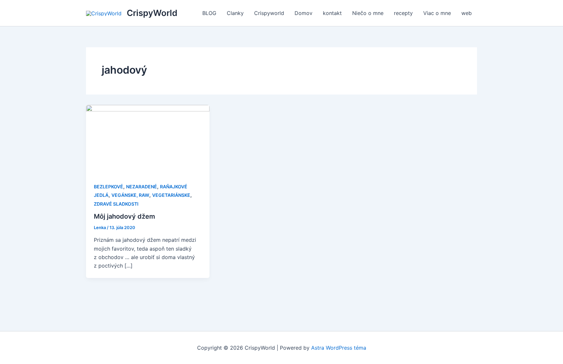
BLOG (209, 13)
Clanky (235, 13)
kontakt (332, 13)
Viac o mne (437, 13)
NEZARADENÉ (141, 186)
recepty (403, 13)
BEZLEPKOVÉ (108, 186)
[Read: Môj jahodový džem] (147, 139)
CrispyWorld (152, 13)
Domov (303, 13)
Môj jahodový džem (124, 216)
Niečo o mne (367, 13)
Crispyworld (269, 13)
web (466, 13)
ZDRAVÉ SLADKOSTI (116, 204)
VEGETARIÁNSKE (171, 195)
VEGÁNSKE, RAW (130, 195)
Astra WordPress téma (338, 347)
